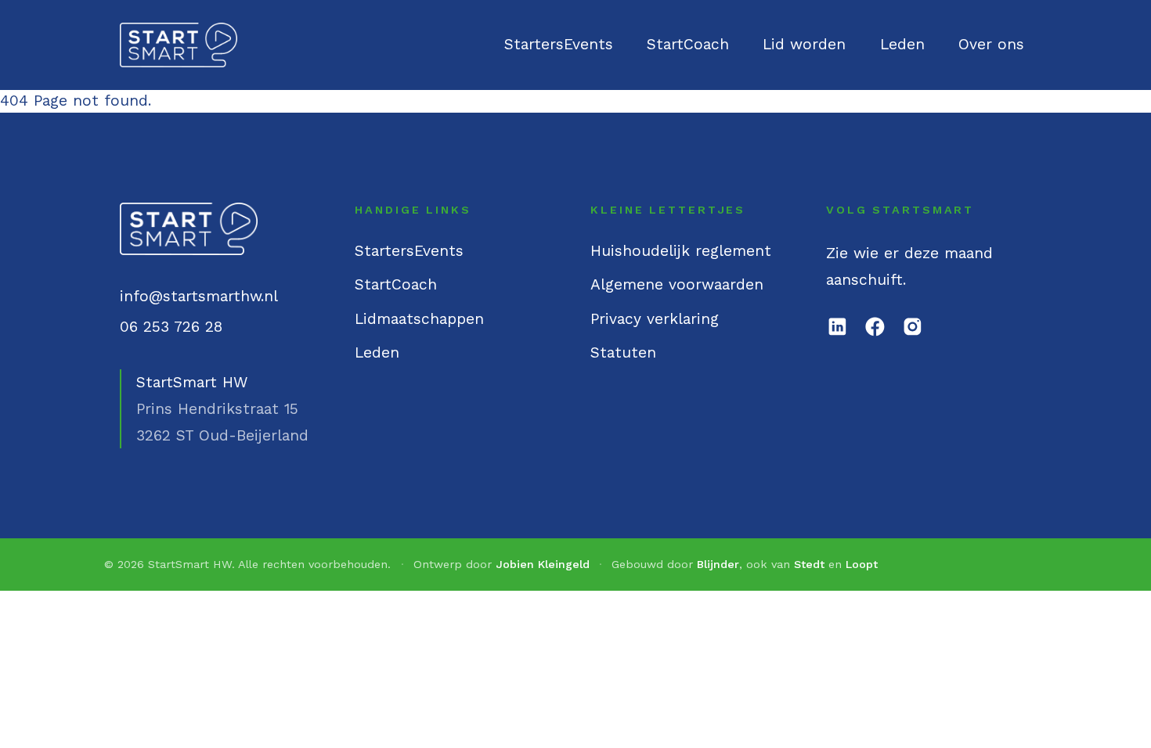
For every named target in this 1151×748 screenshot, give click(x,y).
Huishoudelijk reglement (680, 251)
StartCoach (688, 44)
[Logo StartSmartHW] (179, 45)
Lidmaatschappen (419, 319)
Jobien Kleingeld (543, 564)
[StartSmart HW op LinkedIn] (837, 326)
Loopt (862, 564)
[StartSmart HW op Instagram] (912, 326)
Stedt (809, 564)
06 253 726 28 (171, 327)
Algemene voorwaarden (676, 284)
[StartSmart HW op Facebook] (875, 326)
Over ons (991, 44)
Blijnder (718, 564)
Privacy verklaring (654, 319)
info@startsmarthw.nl (199, 296)
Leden (902, 44)
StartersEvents (558, 44)
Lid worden (804, 44)
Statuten (623, 352)
